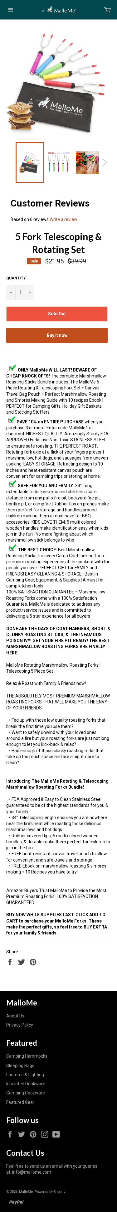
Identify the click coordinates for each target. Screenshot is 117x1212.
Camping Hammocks (26, 1056)
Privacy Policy (19, 1024)
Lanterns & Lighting (25, 1074)
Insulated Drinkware (25, 1083)
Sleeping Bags (20, 1065)
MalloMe (26, 1192)
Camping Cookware (25, 1092)
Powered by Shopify (50, 1192)
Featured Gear (20, 1102)
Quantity (16, 278)
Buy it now (57, 335)
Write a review (63, 219)
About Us (15, 1015)
